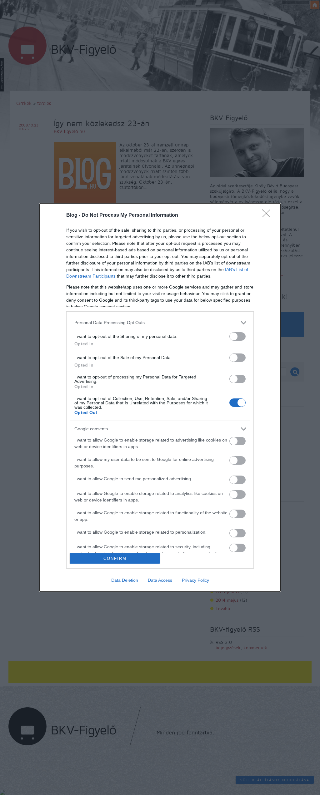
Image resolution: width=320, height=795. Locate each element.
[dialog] (160, 397)
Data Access (160, 580)
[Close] (268, 215)
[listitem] (160, 322)
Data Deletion (124, 580)
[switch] (237, 336)
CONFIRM (115, 558)
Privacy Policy (195, 580)
